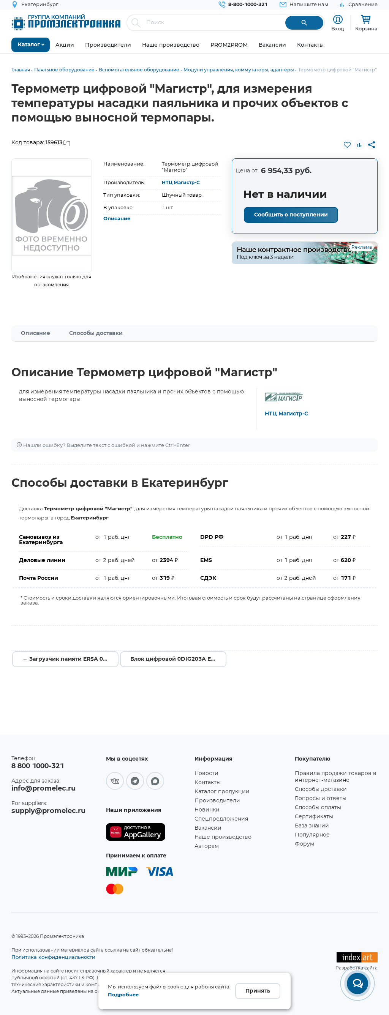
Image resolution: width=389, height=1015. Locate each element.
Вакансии (207, 828)
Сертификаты (314, 816)
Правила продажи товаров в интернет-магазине (335, 777)
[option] (52, 216)
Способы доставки (96, 333)
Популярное (312, 835)
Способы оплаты (318, 807)
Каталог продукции (222, 791)
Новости (206, 773)
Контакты (207, 782)
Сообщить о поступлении (291, 215)
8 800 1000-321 (37, 766)
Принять (257, 991)
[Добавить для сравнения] (359, 144)
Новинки (207, 810)
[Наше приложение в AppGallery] (147, 832)
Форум (304, 844)
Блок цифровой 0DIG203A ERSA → (178, 659)
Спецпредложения (221, 819)
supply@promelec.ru (48, 811)
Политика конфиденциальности (53, 957)
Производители (217, 800)
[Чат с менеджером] (357, 983)
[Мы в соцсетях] (115, 781)
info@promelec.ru (43, 788)
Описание (116, 218)
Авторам (206, 846)
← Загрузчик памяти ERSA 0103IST (70, 659)
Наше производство (222, 837)
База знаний (312, 826)
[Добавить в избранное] (347, 144)
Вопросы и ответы (320, 798)
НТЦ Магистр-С (181, 182)
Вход (337, 28)
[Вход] (338, 19)
